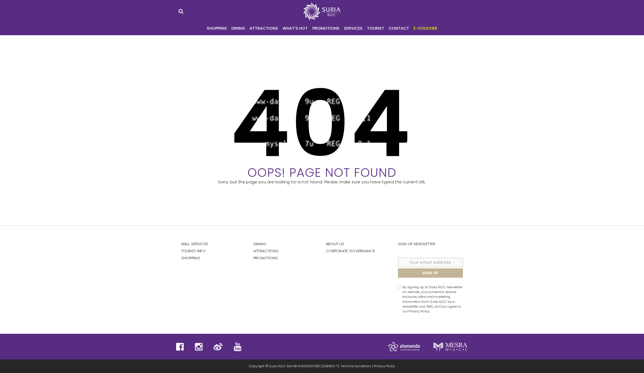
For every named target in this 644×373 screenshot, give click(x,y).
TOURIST (375, 28)
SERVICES (353, 28)
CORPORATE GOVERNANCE (350, 251)
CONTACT (399, 28)
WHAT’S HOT (295, 28)
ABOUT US (335, 243)
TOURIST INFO (193, 251)
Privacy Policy (384, 366)
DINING (238, 28)
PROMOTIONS (325, 28)
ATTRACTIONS (264, 28)
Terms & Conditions (356, 366)
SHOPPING (217, 28)
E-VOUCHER (425, 28)
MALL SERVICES (195, 243)
